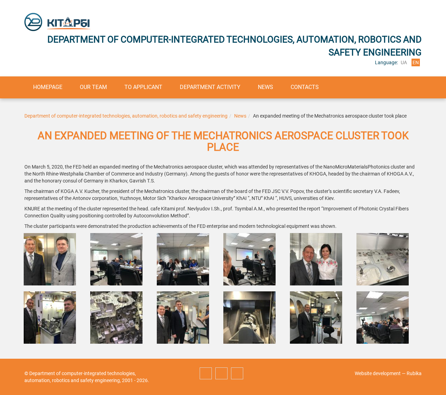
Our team (93, 87)
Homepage (47, 87)
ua (404, 62)
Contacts (305, 87)
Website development (378, 373)
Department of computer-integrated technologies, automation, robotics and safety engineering (126, 116)
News (265, 87)
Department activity (210, 87)
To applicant (143, 87)
